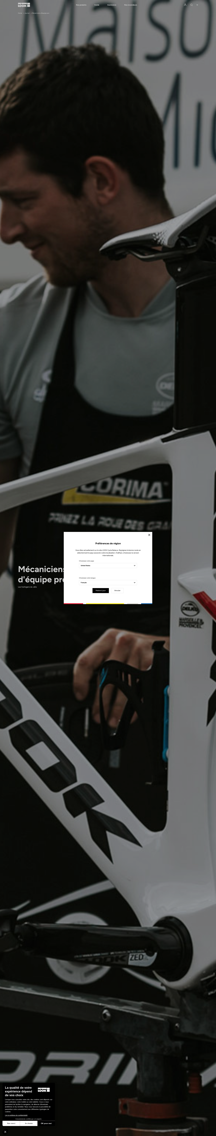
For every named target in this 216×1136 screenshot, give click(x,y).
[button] (5, 1132)
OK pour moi (46, 1123)
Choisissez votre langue (87, 578)
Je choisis (29, 1123)
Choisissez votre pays (86, 561)
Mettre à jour (101, 590)
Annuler (117, 590)
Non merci (11, 1123)
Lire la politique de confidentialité (16, 1115)
